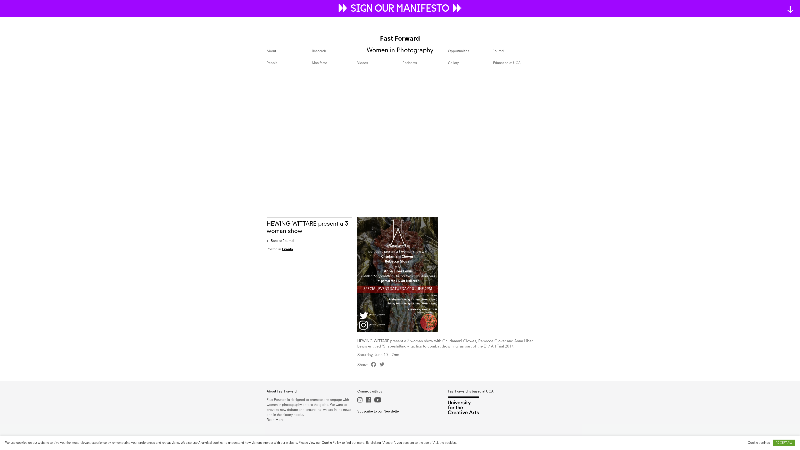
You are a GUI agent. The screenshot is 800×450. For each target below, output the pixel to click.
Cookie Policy (331, 442)
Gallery (453, 63)
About (271, 51)
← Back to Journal (280, 240)
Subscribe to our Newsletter (378, 411)
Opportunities (458, 51)
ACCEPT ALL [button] (784, 442)
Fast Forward (400, 39)
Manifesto (319, 63)
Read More (275, 419)
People (272, 63)
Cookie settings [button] (759, 442)
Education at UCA (507, 63)
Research (319, 51)
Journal (498, 51)
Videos (362, 63)
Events (287, 249)
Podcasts (409, 63)
